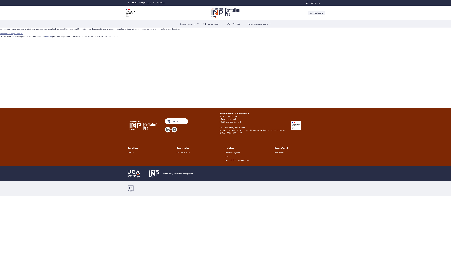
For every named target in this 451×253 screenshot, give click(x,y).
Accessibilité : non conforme (237, 160)
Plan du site (279, 152)
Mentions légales (233, 152)
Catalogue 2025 (183, 152)
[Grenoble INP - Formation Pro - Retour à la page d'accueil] (225, 13)
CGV (227, 156)
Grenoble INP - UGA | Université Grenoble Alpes (146, 3)
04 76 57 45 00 (179, 121)
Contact (131, 152)
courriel (48, 36)
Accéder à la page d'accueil (11, 33)
